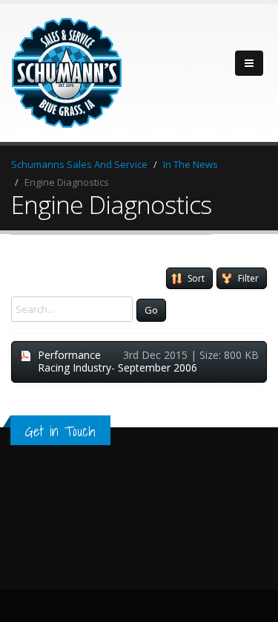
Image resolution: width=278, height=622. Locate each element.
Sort (196, 278)
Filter (248, 278)
